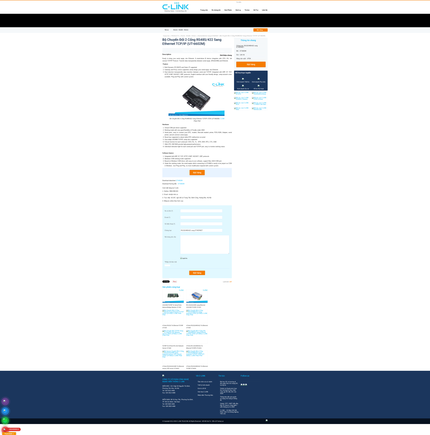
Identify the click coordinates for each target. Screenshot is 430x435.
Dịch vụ (238, 10)
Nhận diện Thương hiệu (205, 395)
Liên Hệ (264, 10)
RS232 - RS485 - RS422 (180, 30)
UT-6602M (179, 180)
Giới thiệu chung (226, 55)
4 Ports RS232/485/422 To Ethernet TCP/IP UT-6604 (197, 367)
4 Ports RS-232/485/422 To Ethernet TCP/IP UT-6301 (194, 347)
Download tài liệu (206, 51)
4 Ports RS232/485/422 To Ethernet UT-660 (197, 327)
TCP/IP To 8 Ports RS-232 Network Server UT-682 (172, 347)
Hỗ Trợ (255, 10)
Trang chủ (204, 10)
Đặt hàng (221, 51)
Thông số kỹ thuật (188, 51)
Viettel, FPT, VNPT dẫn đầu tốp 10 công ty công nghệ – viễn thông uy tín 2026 (229, 405)
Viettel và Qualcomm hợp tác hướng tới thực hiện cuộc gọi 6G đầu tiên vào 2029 (228, 391)
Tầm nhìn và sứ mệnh (205, 382)
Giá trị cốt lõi (202, 388)
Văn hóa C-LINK (203, 392)
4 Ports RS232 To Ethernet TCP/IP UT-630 (172, 327)
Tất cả (167, 30)
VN (261, 3)
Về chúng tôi (216, 10)
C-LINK (222, 118)
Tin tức (247, 10)
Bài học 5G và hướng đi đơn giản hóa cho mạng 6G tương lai (229, 383)
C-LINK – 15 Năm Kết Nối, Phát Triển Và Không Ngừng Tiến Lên (229, 411)
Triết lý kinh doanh (204, 385)
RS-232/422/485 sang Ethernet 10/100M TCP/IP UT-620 (195, 306)
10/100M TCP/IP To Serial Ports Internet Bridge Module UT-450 (172, 306)
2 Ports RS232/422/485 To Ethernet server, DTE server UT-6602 (173, 367)
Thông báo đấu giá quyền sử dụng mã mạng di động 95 (228, 398)
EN (265, 3)
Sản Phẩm (228, 10)
